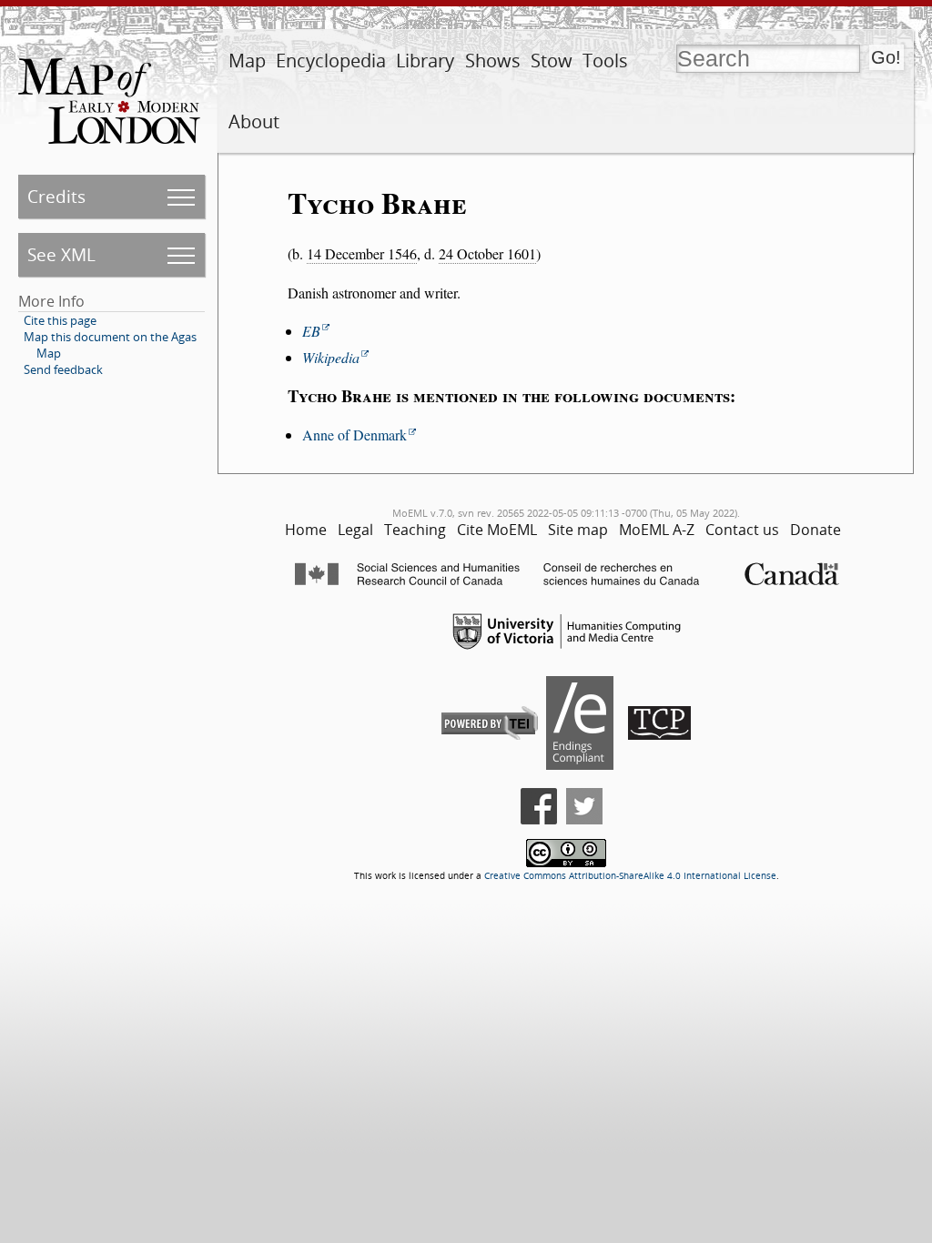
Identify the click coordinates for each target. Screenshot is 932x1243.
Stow (551, 60)
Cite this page (60, 320)
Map (247, 60)
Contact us (742, 530)
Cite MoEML (497, 530)
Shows (493, 60)
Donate (815, 530)
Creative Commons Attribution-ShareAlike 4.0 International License (630, 876)
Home (306, 530)
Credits (56, 196)
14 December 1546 (362, 253)
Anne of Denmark (354, 434)
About (253, 121)
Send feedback (63, 369)
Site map (578, 530)
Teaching (415, 530)
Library (425, 60)
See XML (61, 254)
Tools (605, 60)
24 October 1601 (487, 253)
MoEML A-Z (656, 530)
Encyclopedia (331, 60)
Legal (355, 530)
